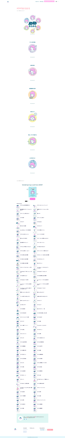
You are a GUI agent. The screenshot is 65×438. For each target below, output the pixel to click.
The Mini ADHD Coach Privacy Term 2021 (32, 437)
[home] (8, 1)
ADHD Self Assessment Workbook (25, 432)
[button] (56, 1)
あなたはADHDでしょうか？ (49, 1)
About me (37, 1)
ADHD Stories (25, 429)
